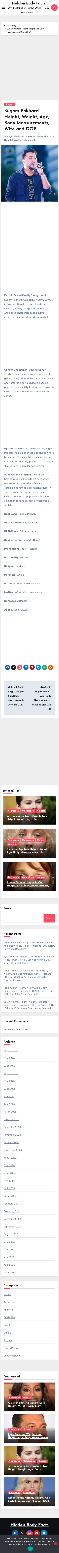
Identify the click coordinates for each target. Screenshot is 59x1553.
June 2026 (10, 1066)
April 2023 (9, 1265)
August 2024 (11, 1157)
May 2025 (9, 1096)
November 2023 (12, 1219)
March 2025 (10, 1111)
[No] (55, 1543)
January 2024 (11, 1211)
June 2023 (10, 1249)
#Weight (16, 140)
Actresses (13, 811)
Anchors (8, 1309)
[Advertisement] (29, 69)
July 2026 (9, 1058)
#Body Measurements (24, 136)
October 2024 (11, 1142)
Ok (30, 1549)
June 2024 (10, 1173)
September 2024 (13, 1150)
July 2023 (9, 1242)
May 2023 (9, 1257)
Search (9, 908)
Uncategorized (12, 1355)
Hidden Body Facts (28, 3)
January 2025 (11, 1119)
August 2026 (11, 1050)
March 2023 (10, 1272)
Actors (7, 1294)
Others (41, 840)
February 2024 (12, 1203)
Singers (9, 104)
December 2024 (12, 1127)
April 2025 (9, 1104)
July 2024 (9, 1165)
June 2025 (10, 1088)
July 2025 (9, 1081)
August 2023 (11, 1234)
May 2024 (9, 1180)
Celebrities (28, 811)
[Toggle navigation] (3, 7)
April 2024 (9, 1188)
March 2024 (10, 1196)
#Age (9, 136)
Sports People (11, 1348)
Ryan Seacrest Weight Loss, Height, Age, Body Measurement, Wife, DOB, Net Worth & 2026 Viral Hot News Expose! (29, 959)
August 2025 (11, 1073)
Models (7, 1325)
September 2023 (13, 1226)
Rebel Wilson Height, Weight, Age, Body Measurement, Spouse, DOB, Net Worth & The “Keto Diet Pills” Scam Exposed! (28, 991)
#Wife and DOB (28, 140)
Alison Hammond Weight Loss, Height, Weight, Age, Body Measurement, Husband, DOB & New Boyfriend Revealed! (29, 945)
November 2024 (12, 1134)
